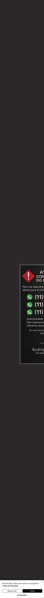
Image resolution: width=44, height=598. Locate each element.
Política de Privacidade (10, 586)
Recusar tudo (12, 591)
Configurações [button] (22, 595)
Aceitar (32, 591)
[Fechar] (41, 583)
